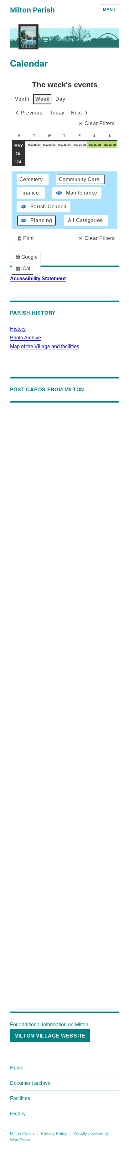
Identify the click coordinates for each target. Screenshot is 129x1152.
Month (21, 99)
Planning (41, 220)
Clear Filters (100, 123)
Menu (109, 10)
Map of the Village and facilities (44, 346)
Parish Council (48, 206)
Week (42, 99)
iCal (24, 270)
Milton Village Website (50, 1035)
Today (57, 112)
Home (16, 1067)
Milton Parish (32, 10)
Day (60, 99)
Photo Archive (25, 337)
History (18, 329)
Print (25, 240)
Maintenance (81, 192)
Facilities (20, 1098)
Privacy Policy (54, 1133)
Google (27, 258)
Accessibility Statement (38, 278)
